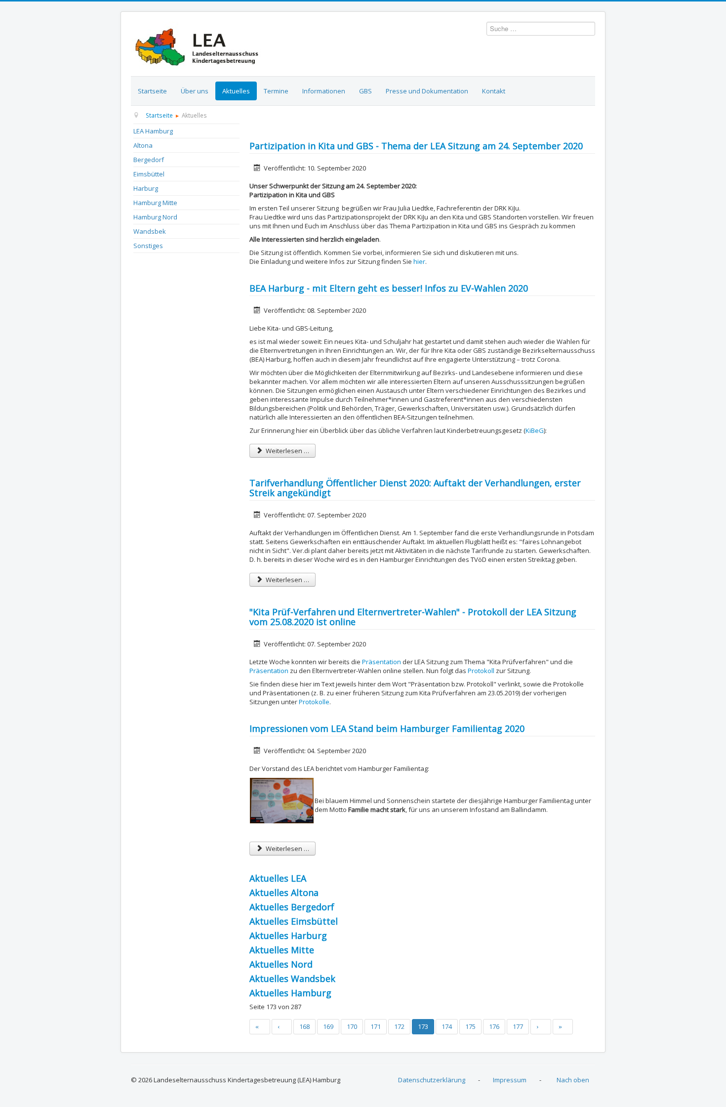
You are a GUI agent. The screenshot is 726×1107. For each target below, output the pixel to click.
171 (375, 1026)
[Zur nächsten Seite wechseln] (540, 1026)
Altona (143, 145)
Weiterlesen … (286, 450)
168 (304, 1026)
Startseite (152, 90)
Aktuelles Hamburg (290, 993)
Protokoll (482, 670)
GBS (365, 90)
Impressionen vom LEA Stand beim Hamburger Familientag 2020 (386, 728)
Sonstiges (148, 245)
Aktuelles (236, 90)
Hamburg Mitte (155, 202)
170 (352, 1026)
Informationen (323, 90)
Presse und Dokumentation (427, 90)
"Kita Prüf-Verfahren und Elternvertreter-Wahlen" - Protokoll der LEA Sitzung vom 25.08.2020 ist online (412, 617)
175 (470, 1026)
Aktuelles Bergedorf (291, 907)
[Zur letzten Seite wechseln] (563, 1026)
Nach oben (573, 1079)
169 (328, 1026)
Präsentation (381, 661)
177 (518, 1026)
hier (419, 261)
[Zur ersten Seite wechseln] (259, 1026)
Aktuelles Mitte (281, 950)
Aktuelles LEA (277, 878)
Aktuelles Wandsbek (292, 978)
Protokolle (314, 701)
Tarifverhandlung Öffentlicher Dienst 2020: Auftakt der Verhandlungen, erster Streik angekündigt (415, 488)
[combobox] (540, 29)
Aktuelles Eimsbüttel (293, 921)
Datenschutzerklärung (431, 1079)
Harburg (145, 188)
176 (494, 1026)
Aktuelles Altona (284, 892)
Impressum (509, 1079)
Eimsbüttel (148, 174)
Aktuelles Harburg (288, 935)
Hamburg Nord (155, 217)
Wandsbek (149, 231)
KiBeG (534, 430)
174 (447, 1026)
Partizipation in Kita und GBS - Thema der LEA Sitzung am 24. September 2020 (416, 146)
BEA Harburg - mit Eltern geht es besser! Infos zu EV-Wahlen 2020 (388, 288)
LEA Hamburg (153, 131)
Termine (276, 90)
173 (423, 1026)
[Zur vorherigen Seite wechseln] (282, 1026)
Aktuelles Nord (281, 964)
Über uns (194, 90)
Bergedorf (148, 159)
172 (399, 1026)
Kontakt (493, 90)
